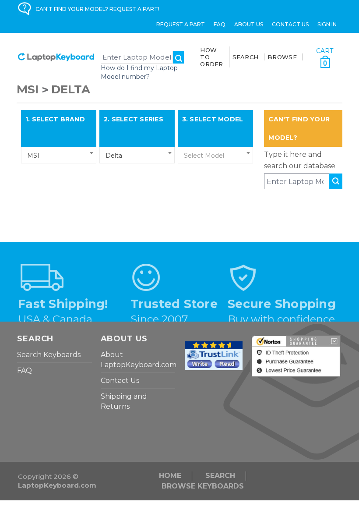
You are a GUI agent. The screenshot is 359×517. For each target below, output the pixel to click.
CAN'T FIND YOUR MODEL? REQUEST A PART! (97, 9)
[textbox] (215, 155)
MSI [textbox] (33, 155)
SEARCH (245, 56)
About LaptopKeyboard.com (138, 360)
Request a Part (180, 24)
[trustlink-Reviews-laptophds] (214, 355)
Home (170, 475)
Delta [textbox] (114, 155)
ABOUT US (248, 24)
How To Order (211, 56)
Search (220, 475)
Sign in (327, 24)
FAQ (219, 24)
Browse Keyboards (203, 486)
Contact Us (290, 24)
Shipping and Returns (124, 401)
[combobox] (58, 155)
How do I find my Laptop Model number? (139, 72)
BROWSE (282, 56)
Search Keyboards (49, 355)
